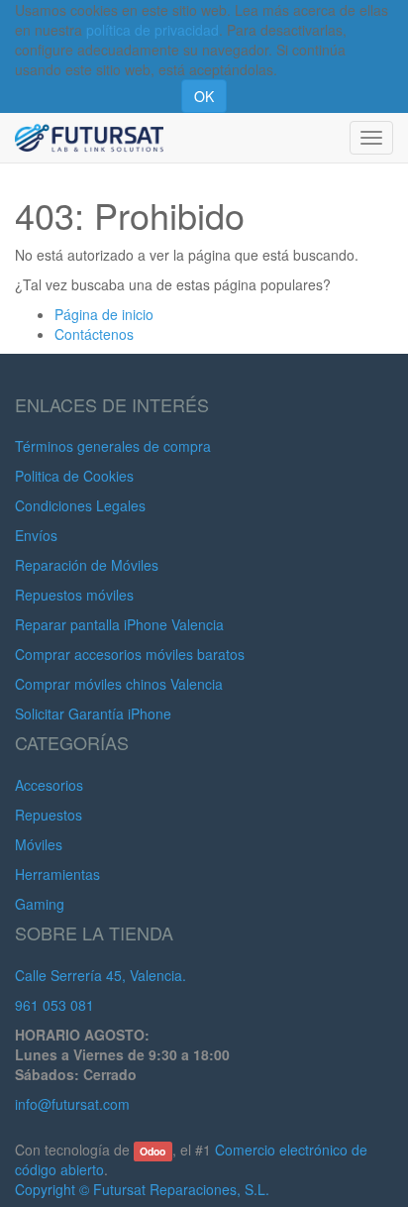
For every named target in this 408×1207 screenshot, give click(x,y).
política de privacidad (152, 30)
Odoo (152, 1151)
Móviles (38, 844)
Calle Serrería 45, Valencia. (100, 975)
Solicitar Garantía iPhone (93, 713)
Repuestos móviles (74, 594)
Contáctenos (94, 334)
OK (204, 96)
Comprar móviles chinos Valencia (119, 684)
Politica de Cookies (74, 476)
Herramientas (57, 874)
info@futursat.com (72, 1104)
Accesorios (49, 785)
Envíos (36, 535)
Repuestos (48, 814)
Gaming (39, 904)
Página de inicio (103, 314)
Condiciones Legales (80, 505)
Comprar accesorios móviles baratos (130, 654)
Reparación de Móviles (86, 565)
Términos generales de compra (113, 446)
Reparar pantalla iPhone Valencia (119, 624)
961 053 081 (54, 1005)
